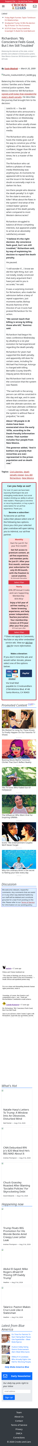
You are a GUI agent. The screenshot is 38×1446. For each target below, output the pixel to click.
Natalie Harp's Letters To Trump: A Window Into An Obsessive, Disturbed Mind (16, 1114)
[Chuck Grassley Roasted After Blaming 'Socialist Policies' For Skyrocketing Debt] (17, 1171)
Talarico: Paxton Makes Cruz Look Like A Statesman (17, 1310)
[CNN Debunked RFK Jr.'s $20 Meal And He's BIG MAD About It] (17, 1136)
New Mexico (28, 478)
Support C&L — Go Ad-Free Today (19, 1)
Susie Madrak (11, 68)
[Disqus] (19, 991)
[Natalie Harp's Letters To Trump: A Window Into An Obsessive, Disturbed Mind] (17, 1098)
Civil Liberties (16, 471)
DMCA (19, 1433)
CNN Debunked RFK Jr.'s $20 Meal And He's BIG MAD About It (16, 1150)
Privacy (19, 1429)
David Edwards (8, 1196)
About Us (19, 1416)
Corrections (19, 1437)
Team (19, 1412)
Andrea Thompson (10, 1158)
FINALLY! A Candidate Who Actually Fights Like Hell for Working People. (21, 1359)
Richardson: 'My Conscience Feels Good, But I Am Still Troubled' (18, 42)
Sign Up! (9, 1397)
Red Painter (7, 1123)
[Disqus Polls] (19, 935)
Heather (6, 1282)
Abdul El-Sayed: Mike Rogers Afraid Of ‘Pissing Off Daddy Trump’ (15, 1273)
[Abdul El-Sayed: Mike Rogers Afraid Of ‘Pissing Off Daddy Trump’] (17, 1257)
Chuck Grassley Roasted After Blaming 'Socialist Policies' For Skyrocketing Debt (16, 1187)
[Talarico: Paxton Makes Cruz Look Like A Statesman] (17, 1295)
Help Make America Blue (17, 1367)
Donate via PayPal (26, 673)
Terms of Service (28, 902)
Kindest (12, 678)
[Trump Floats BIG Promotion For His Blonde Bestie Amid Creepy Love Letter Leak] (17, 1216)
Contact (19, 1420)
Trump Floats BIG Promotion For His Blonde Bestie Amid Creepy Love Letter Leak (15, 1234)
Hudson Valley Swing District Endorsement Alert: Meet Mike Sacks (21, 1349)
